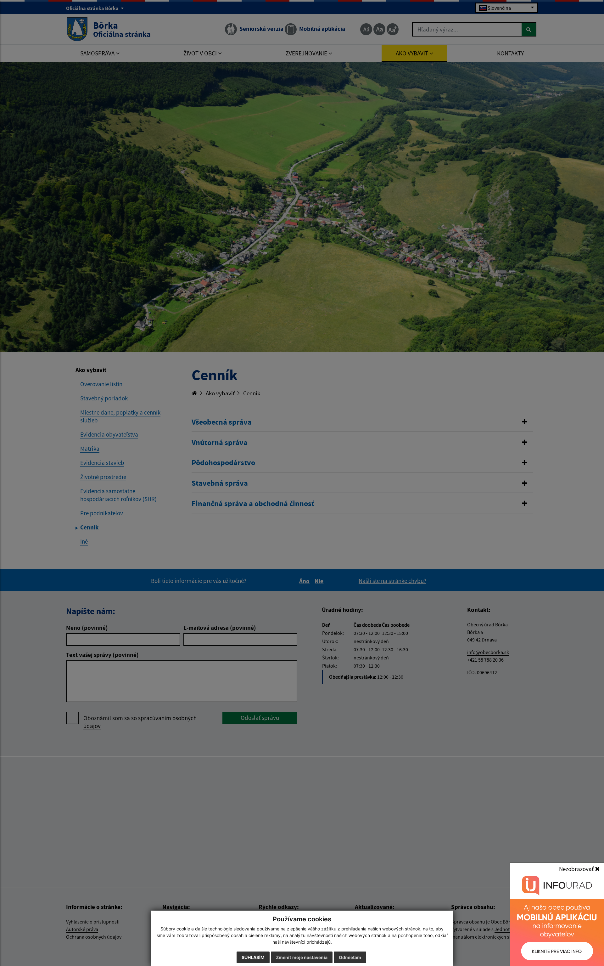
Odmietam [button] (350, 957)
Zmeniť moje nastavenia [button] (301, 957)
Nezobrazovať (577, 869)
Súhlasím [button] (253, 957)
